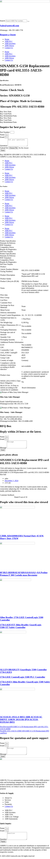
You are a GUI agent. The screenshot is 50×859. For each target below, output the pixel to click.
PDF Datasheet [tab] (5, 245)
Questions (4, 146)
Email (2, 137)
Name (2, 135)
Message (3, 448)
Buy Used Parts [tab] (6, 114)
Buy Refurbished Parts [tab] (8, 116)
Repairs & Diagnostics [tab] (8, 249)
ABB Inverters (10, 43)
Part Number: (5, 132)
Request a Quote (8, 34)
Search (2, 21)
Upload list (4, 148)
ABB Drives (9, 46)
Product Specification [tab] (8, 241)
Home (7, 39)
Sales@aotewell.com (9, 25)
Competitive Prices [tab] (7, 247)
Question (3, 839)
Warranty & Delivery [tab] (7, 243)
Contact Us (9, 48)
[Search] (28, 21)
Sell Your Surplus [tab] (6, 252)
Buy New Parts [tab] (5, 112)
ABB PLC (9, 41)
